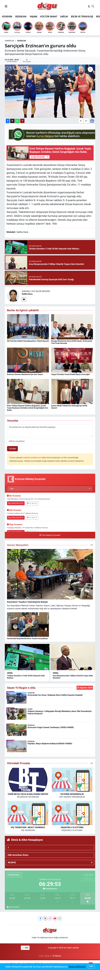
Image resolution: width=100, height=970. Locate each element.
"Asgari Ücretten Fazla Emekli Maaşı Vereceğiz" (70, 374)
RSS (26, 948)
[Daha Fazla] (22, 121)
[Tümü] (91, 763)
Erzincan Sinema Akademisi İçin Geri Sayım (25, 374)
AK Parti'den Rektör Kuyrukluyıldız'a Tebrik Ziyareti (28, 341)
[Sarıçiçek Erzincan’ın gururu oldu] (50, 91)
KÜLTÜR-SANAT (48, 16)
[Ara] (92, 6)
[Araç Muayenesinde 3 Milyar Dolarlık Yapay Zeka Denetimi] (73, 657)
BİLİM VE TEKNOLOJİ (82, 16)
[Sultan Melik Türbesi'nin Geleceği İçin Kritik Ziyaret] (72, 391)
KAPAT (91, 966)
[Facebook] (40, 918)
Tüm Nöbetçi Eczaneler (51, 535)
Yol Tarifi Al (33, 503)
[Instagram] (50, 918)
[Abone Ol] (92, 120)
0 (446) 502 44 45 (17, 503)
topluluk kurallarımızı (32, 457)
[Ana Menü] (6, 6)
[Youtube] (55, 918)
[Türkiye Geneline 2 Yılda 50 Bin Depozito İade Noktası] (27, 657)
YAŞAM (33, 16)
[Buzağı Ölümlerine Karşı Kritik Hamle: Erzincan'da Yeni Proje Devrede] (72, 326)
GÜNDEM (7, 16)
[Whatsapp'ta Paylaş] (17, 121)
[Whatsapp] (60, 918)
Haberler (9, 41)
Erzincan (21, 41)
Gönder (12, 448)
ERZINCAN (20, 16)
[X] (45, 918)
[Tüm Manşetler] (91, 545)
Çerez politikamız (77, 966)
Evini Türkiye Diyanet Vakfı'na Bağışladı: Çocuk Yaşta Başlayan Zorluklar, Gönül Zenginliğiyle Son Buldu (27, 408)
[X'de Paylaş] (12, 121)
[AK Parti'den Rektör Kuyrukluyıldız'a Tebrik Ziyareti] (28, 326)
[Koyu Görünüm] (89, 6)
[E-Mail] (24, 299)
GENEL (10, 673)
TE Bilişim (56, 956)
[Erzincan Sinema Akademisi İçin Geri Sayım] (28, 360)
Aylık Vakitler (14, 907)
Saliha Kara (27, 294)
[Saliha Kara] (13, 295)
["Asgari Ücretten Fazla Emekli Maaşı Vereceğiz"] (72, 360)
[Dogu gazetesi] (47, 6)
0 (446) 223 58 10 (17, 517)
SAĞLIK (64, 16)
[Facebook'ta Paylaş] (8, 121)
